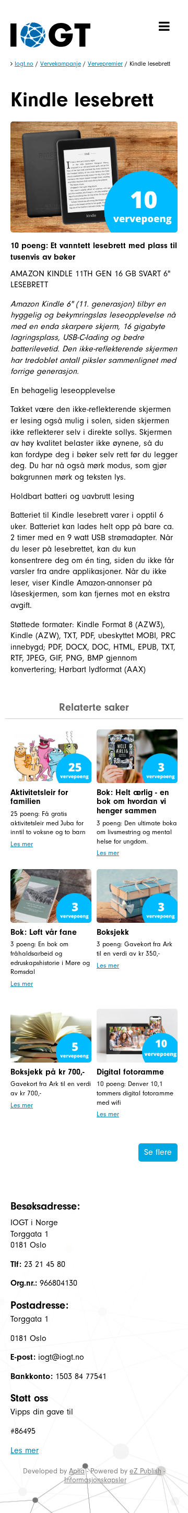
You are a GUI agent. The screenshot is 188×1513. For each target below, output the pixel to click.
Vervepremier (105, 63)
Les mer (21, 844)
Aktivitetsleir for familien (39, 797)
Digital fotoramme (130, 1072)
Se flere (158, 1152)
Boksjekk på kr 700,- (47, 1072)
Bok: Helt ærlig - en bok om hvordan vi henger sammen (133, 801)
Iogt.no (24, 63)
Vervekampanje (60, 63)
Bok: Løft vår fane (43, 932)
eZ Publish (145, 1471)
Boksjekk (113, 932)
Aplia (77, 1471)
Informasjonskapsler (95, 1479)
